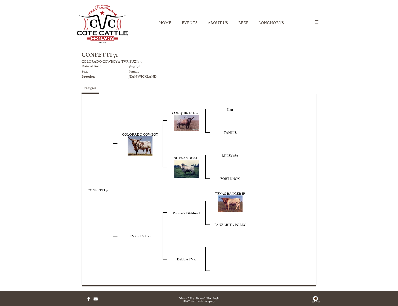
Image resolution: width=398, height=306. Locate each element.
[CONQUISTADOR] (186, 122)
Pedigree (90, 88)
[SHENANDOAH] (186, 168)
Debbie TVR (186, 258)
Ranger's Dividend (186, 212)
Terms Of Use (203, 298)
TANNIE (230, 132)
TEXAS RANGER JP (230, 193)
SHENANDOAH (186, 157)
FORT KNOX (230, 178)
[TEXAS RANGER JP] (230, 202)
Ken (230, 109)
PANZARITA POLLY (230, 224)
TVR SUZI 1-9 (131, 61)
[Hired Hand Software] (315, 301)
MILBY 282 (230, 155)
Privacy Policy (186, 298)
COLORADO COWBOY (99, 61)
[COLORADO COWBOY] (140, 145)
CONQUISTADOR (186, 112)
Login (216, 298)
